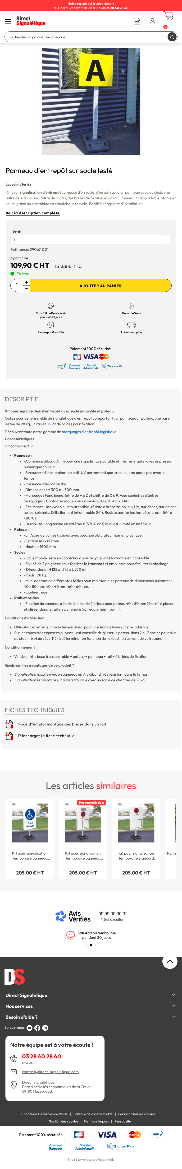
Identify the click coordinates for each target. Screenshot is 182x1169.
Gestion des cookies (63, 1121)
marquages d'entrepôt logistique (89, 431)
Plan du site (122, 1121)
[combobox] (91, 239)
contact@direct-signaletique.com (50, 1072)
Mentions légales (96, 1121)
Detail (17, 231)
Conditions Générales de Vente (44, 1114)
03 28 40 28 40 (41, 1056)
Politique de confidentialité (93, 1114)
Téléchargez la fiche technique (46, 735)
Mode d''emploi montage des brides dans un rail (61, 724)
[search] (172, 37)
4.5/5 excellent (113, 919)
